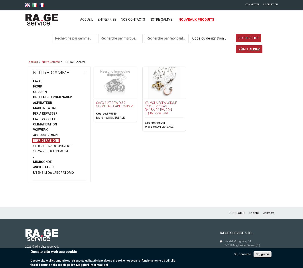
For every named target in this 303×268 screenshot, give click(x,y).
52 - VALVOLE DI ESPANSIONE (51, 151)
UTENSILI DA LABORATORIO (53, 173)
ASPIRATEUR (42, 103)
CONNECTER (252, 4)
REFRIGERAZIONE (46, 140)
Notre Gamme (51, 62)
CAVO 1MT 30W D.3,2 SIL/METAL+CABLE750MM (114, 104)
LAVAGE (38, 81)
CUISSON (40, 92)
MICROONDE (42, 162)
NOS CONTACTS (133, 20)
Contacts (268, 212)
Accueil (86, 20)
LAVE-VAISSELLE (45, 119)
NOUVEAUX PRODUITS (196, 20)
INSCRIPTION (270, 4)
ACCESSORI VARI (45, 135)
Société (254, 212)
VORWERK (40, 129)
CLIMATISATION (45, 124)
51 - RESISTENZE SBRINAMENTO (53, 146)
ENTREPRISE (107, 20)
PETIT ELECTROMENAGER (52, 97)
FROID (37, 86)
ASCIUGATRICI (44, 167)
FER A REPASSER (45, 113)
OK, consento (242, 254)
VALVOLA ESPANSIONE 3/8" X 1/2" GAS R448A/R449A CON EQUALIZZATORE (161, 108)
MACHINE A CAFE (45, 108)
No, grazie (263, 254)
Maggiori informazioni (92, 264)
